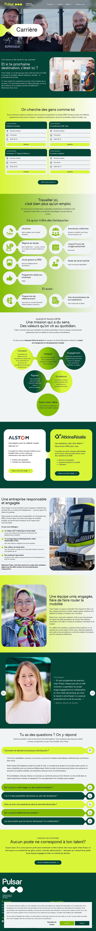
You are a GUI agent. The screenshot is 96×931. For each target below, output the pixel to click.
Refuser (82, 923)
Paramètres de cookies (51, 923)
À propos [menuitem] (49, 4)
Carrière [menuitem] (60, 4)
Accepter (67, 923)
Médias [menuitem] (68, 4)
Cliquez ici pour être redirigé (19, 471)
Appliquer (26, 144)
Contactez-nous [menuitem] (80, 4)
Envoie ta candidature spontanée (47, 862)
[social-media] (3, 921)
